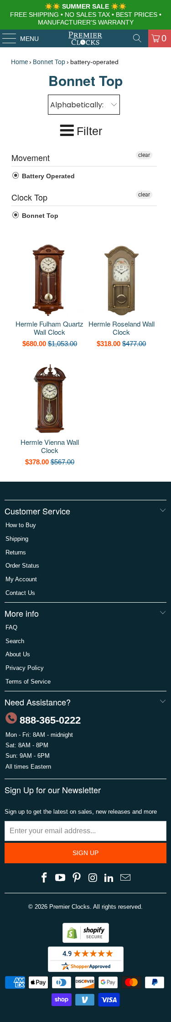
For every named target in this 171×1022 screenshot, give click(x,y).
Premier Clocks (69, 906)
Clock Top (29, 197)
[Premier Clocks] (86, 38)
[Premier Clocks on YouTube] (60, 878)
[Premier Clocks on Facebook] (44, 878)
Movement (30, 157)
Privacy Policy (24, 668)
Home (19, 61)
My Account (21, 579)
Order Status (22, 565)
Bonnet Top (49, 61)
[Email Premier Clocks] (126, 878)
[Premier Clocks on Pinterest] (77, 878)
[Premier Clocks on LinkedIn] (109, 878)
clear (144, 155)
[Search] (137, 38)
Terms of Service (28, 681)
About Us (17, 654)
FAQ (11, 627)
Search (14, 641)
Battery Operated (47, 176)
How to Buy (20, 525)
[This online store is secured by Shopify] (85, 940)
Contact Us (20, 592)
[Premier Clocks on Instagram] (93, 878)
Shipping (16, 538)
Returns (15, 552)
